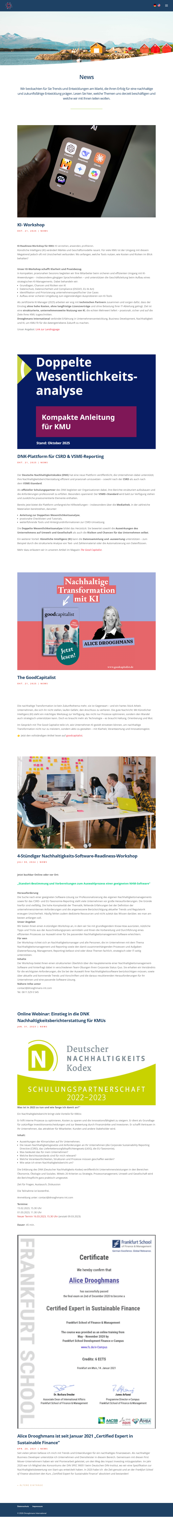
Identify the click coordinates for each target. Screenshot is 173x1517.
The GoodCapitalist (36, 677)
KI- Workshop (30, 225)
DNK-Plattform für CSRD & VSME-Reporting (60, 456)
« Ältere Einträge (30, 1485)
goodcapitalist (74, 735)
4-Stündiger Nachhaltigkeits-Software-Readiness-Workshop (77, 856)
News (44, 231)
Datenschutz (23, 1506)
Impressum (37, 1506)
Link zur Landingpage (48, 329)
